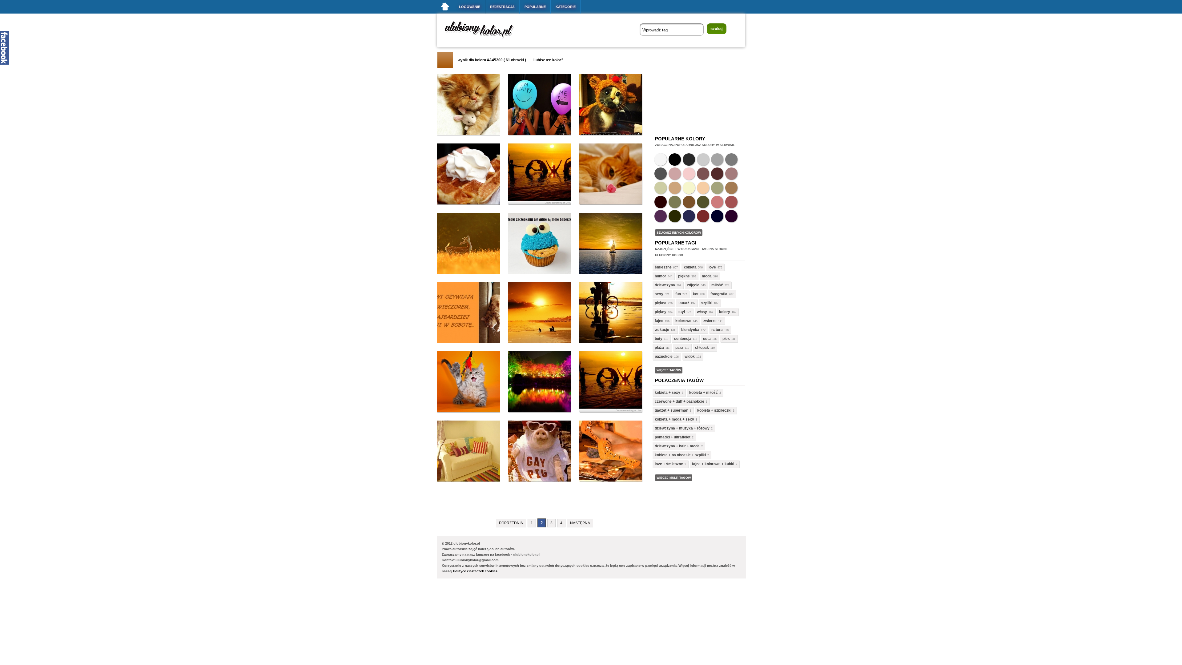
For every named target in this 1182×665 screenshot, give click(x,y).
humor (660, 276)
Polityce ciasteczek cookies (475, 571)
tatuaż (683, 303)
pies (726, 339)
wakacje (662, 330)
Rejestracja (502, 7)
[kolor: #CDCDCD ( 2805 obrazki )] (703, 159)
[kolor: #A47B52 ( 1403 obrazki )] (731, 188)
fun (678, 294)
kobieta (690, 267)
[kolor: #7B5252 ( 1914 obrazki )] (703, 173)
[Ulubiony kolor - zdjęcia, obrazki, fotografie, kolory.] (483, 39)
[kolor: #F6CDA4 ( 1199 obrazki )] (703, 188)
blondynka (690, 330)
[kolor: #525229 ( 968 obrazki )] (703, 202)
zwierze (710, 321)
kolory (724, 312)
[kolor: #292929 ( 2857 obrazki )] (689, 159)
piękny (660, 312)
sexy (659, 294)
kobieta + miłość (703, 392)
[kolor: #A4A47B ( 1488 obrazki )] (717, 188)
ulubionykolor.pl (526, 554)
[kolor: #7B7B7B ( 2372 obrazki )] (731, 159)
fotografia (718, 294)
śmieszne (663, 267)
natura (717, 330)
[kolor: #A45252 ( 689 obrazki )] (731, 202)
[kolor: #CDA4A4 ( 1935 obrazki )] (675, 173)
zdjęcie (693, 285)
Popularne (535, 7)
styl (681, 312)
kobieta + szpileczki (714, 410)
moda (707, 276)
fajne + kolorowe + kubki (713, 464)
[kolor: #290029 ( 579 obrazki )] (731, 216)
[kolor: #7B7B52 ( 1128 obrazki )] (675, 202)
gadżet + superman (671, 410)
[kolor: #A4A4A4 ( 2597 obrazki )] (717, 159)
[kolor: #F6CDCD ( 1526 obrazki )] (689, 173)
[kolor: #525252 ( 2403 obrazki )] (660, 173)
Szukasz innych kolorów (679, 232)
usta (707, 339)
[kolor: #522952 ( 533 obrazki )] (660, 216)
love (712, 267)
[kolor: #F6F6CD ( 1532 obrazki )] (689, 188)
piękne (684, 276)
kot (695, 294)
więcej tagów (669, 370)
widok (690, 356)
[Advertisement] (549, 504)
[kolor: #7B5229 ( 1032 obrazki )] (689, 202)
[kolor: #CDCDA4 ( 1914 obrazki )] (660, 188)
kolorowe (683, 321)
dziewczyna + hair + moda (677, 446)
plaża (659, 347)
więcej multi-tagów (674, 477)
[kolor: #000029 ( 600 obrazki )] (717, 216)
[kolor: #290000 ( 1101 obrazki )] (660, 202)
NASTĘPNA (580, 523)
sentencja (682, 339)
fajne (659, 321)
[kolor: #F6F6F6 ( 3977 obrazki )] (660, 159)
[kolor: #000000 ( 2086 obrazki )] (675, 159)
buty (658, 339)
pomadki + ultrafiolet (672, 437)
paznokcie (664, 356)
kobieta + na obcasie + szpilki (680, 455)
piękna (660, 303)
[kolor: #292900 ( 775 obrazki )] (675, 216)
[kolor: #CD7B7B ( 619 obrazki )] (717, 202)
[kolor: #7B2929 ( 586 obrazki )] (703, 216)
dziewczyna (665, 285)
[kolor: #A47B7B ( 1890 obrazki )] (731, 173)
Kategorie (566, 7)
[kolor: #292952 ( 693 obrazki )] (689, 216)
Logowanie (469, 7)
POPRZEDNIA (511, 523)
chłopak (702, 347)
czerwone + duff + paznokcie (679, 401)
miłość (717, 285)
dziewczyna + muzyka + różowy (682, 428)
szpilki (706, 303)
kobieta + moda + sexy (674, 419)
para (679, 347)
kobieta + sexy (667, 392)
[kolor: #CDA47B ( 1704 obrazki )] (675, 188)
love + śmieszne (669, 464)
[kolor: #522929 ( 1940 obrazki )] (717, 173)
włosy (702, 312)
